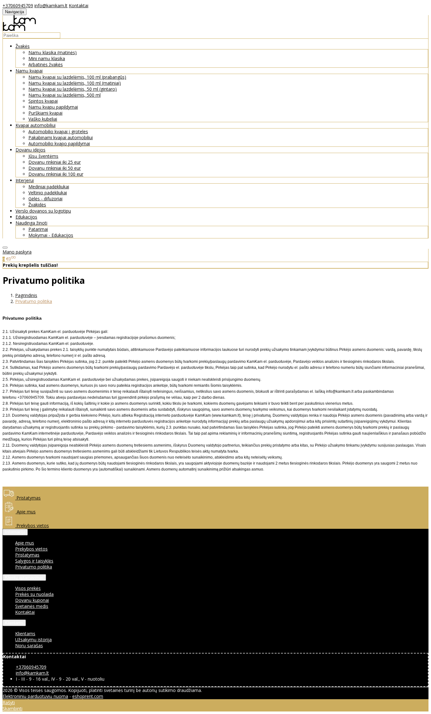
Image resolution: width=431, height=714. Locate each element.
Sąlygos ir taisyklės (34, 561)
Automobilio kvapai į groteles (58, 131)
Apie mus (25, 512)
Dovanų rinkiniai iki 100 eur (55, 174)
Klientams (14, 622)
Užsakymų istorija (33, 640)
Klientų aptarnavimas (24, 577)
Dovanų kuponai (32, 600)
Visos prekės (28, 588)
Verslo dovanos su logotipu (43, 211)
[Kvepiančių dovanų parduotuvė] (19, 29)
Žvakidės (37, 205)
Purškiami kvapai (45, 113)
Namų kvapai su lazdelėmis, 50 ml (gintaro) (72, 89)
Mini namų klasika (46, 58)
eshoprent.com (87, 696)
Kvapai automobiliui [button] (35, 125)
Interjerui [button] (24, 180)
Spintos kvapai (43, 101)
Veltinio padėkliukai (47, 193)
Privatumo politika (33, 567)
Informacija (15, 532)
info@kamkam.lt (51, 6)
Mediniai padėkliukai (48, 187)
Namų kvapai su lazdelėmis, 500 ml (64, 95)
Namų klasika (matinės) (52, 52)
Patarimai (38, 229)
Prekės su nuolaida (34, 594)
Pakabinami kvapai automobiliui (60, 137)
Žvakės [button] (22, 46)
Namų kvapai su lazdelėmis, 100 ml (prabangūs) (77, 77)
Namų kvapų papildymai (53, 107)
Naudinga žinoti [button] (31, 223)
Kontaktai (78, 6)
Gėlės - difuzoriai (45, 199)
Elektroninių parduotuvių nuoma (35, 696)
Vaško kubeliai (42, 119)
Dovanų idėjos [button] (30, 150)
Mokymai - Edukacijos (50, 235)
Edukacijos (26, 217)
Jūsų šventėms (43, 156)
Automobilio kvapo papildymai (59, 143)
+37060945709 (18, 6)
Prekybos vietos (32, 525)
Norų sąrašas (29, 645)
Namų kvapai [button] (29, 71)
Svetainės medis (31, 606)
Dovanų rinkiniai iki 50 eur (54, 168)
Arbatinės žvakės (45, 64)
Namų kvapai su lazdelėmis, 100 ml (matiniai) (74, 83)
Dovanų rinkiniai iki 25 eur (54, 162)
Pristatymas (28, 498)
